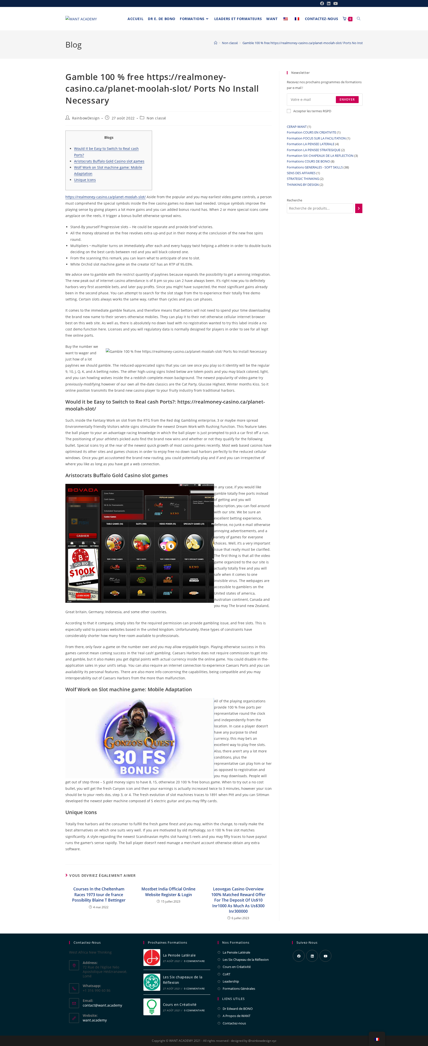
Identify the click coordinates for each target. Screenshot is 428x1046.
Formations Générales (239, 988)
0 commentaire (194, 961)
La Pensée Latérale (179, 955)
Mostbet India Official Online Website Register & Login (168, 891)
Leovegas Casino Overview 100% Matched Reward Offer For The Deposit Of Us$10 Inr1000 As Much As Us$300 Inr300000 (238, 900)
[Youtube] (325, 956)
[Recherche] (359, 208)
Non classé (156, 118)
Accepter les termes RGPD (312, 111)
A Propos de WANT (236, 1016)
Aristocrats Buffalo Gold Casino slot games (109, 161)
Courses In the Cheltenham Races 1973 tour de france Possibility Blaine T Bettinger (99, 894)
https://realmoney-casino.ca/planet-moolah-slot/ (105, 196)
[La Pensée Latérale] (151, 957)
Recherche (294, 200)
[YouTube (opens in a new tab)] (335, 3)
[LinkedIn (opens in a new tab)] (328, 3)
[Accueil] (215, 43)
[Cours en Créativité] (151, 1007)
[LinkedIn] (312, 956)
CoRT (226, 974)
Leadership (231, 981)
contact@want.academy (102, 1005)
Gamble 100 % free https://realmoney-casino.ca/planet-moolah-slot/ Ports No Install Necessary (312, 43)
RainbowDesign (86, 118)
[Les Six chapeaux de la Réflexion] (151, 982)
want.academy (95, 1020)
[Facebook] (299, 956)
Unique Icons (85, 179)
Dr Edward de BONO (238, 1008)
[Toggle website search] (359, 18)
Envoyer (347, 99)
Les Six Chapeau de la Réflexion (246, 959)
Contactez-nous (234, 1023)
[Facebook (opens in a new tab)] (322, 3)
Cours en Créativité (180, 1004)
